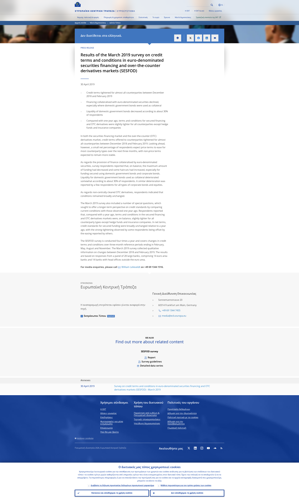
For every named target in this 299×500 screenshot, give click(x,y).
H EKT (103, 409)
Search (212, 5)
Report (151, 358)
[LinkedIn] (195, 448)
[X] (189, 448)
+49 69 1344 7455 (171, 310)
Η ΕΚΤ (187, 11)
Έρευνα (167, 17)
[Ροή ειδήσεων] (221, 448)
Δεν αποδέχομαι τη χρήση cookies (187, 493)
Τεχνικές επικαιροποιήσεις (147, 420)
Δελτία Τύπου (115, 23)
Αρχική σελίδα (80, 23)
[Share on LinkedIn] (206, 37)
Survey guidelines (152, 362)
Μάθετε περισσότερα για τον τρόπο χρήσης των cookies (186, 486)
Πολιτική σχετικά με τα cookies (182, 418)
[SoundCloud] (215, 448)
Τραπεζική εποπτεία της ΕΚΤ (207, 17)
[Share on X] (190, 37)
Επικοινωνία (106, 428)
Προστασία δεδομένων (178, 409)
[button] (216, 5)
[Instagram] (202, 448)
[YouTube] (208, 448)
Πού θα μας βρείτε (109, 432)
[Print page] (177, 37)
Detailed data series (151, 366)
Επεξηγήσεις (106, 418)
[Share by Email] (214, 37)
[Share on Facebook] (198, 37)
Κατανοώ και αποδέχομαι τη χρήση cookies (111, 493)
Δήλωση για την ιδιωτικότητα (182, 413)
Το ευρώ (156, 17)
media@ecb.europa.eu (174, 316)
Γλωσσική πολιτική (176, 428)
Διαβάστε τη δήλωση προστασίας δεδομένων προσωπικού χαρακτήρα (122, 486)
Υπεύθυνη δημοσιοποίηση (147, 424)
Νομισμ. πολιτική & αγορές (88, 17)
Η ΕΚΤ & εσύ (199, 11)
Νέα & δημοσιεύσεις (183, 17)
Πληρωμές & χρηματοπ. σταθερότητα (119, 17)
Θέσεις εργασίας (215, 11)
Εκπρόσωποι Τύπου (95, 316)
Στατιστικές (143, 17)
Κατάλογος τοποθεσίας (85, 438)
